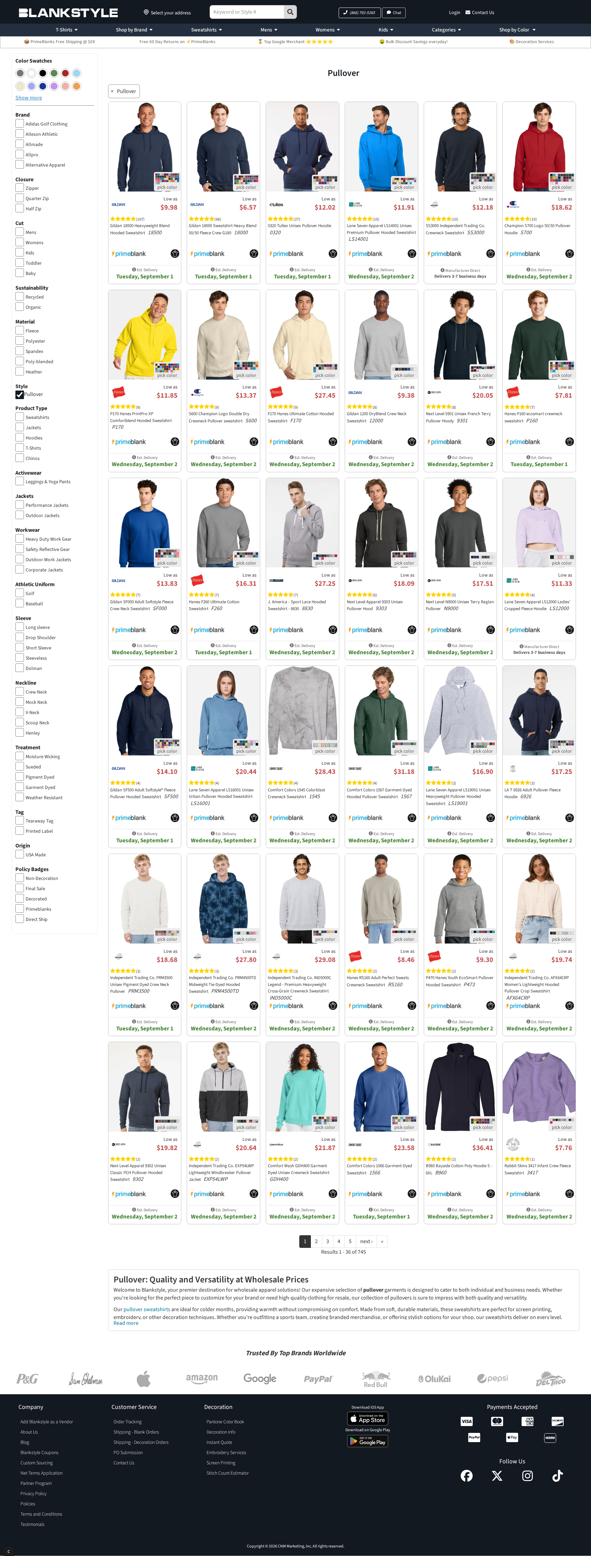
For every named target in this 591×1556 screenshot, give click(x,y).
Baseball (34, 604)
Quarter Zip (37, 198)
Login (454, 12)
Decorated (36, 899)
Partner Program (36, 1483)
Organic (33, 307)
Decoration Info (221, 1432)
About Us (29, 1432)
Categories (444, 30)
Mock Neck (36, 702)
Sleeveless (36, 658)
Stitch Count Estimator (228, 1473)
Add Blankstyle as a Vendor (47, 1422)
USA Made (36, 855)
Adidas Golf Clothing (46, 124)
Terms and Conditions (41, 1514)
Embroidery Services (226, 1452)
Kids (383, 30)
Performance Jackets (47, 505)
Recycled (35, 297)
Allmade (34, 144)
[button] (360, 13)
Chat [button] (397, 13)
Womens (325, 30)
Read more (126, 1323)
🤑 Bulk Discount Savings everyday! (413, 42)
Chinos (33, 458)
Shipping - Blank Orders (136, 1432)
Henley (33, 733)
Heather (34, 372)
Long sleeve (38, 627)
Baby (31, 273)
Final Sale (35, 888)
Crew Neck (36, 692)
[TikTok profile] (558, 1480)
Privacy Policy (34, 1493)
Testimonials (32, 1524)
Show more (28, 98)
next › (366, 1241)
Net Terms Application (42, 1473)
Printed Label (39, 831)
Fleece (32, 331)
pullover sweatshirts (146, 1309)
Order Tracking (128, 1422)
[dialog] (8, 1551)
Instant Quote (219, 1442)
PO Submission (128, 1452)
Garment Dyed (40, 787)
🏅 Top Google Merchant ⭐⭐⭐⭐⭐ (295, 42)
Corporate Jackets (44, 570)
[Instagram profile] (528, 1480)
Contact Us (483, 12)
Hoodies (34, 438)
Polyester (35, 341)
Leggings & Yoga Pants (48, 481)
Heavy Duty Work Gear (48, 539)
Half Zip (33, 209)
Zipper (32, 188)
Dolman (34, 668)
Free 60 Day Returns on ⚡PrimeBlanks (177, 42)
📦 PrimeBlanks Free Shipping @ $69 (59, 42)
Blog (25, 1442)
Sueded (33, 767)
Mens (266, 30)
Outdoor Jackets (43, 515)
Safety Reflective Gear (48, 549)
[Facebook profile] (467, 1480)
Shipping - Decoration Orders (141, 1442)
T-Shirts (64, 30)
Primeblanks (38, 909)
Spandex (34, 351)
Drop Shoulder (41, 637)
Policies (28, 1504)
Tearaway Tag (39, 821)
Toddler (34, 263)
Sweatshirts (203, 30)
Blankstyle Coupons (39, 1452)
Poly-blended (39, 361)
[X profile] (497, 1480)
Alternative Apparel (45, 165)
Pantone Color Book (225, 1422)
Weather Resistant (44, 797)
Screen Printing (221, 1463)
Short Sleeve (38, 648)
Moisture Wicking (43, 756)
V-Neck (32, 712)
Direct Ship (37, 919)
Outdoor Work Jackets (48, 559)
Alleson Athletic (42, 134)
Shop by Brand (131, 30)
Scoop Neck (37, 723)
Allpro (32, 154)
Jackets (33, 427)
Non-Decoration (42, 878)
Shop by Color (514, 30)
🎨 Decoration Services (531, 42)
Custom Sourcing (37, 1463)
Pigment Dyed (40, 777)
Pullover (33, 394)
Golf (30, 593)
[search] (290, 12)
